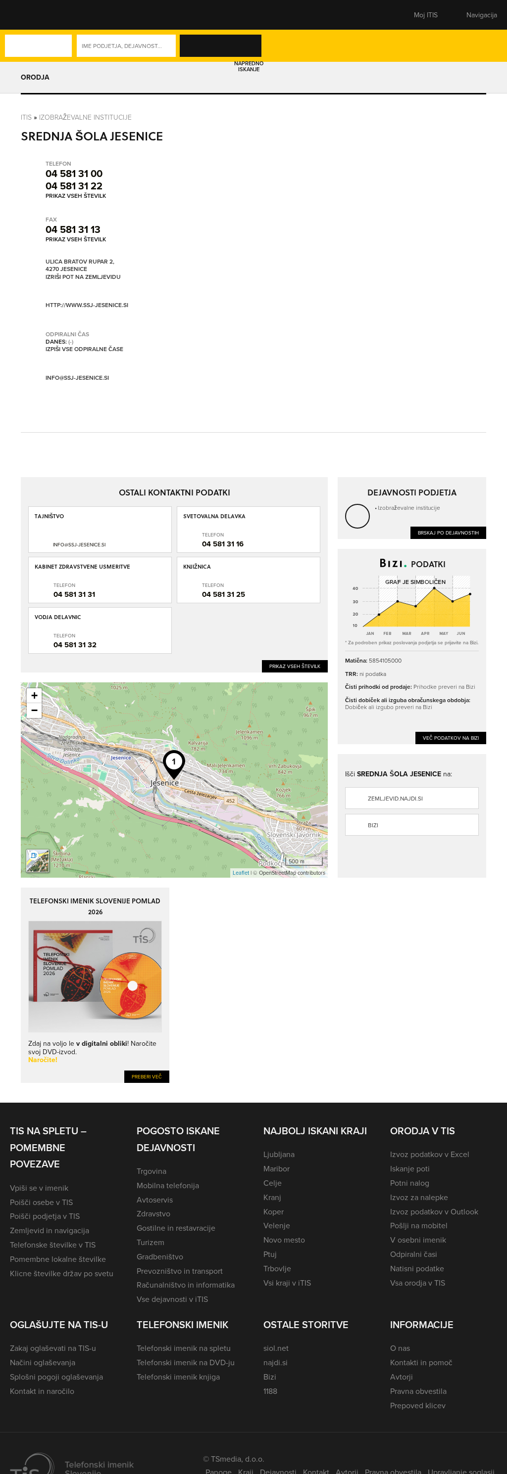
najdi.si (275, 1362)
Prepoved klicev (418, 1405)
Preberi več (147, 1076)
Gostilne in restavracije (176, 1227)
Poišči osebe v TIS (41, 1202)
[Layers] (38, 861)
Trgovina (151, 1170)
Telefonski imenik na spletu (184, 1347)
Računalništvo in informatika (186, 1284)
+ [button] (34, 695)
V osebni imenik (418, 1239)
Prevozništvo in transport (180, 1270)
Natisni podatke (417, 1268)
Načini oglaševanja (42, 1362)
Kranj (272, 1197)
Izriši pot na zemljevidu (83, 277)
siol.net (276, 1347)
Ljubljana (279, 1154)
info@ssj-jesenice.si (77, 377)
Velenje (276, 1225)
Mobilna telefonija (168, 1185)
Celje (272, 1182)
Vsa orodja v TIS (417, 1282)
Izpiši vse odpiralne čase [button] (84, 349)
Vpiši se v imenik (39, 1187)
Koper (273, 1211)
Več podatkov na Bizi (451, 737)
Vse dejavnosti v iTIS (172, 1299)
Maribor (276, 1168)
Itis (26, 117)
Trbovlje (277, 1268)
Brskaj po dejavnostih (448, 532)
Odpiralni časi (413, 1254)
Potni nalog (409, 1182)
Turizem (150, 1242)
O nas (400, 1347)
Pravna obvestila (418, 1390)
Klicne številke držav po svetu (61, 1273)
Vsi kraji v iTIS (287, 1282)
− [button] (34, 710)
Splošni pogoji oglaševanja (56, 1376)
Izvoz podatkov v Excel (429, 1154)
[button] (27, 15)
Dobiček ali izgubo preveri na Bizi (388, 707)
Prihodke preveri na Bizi (444, 686)
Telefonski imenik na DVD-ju (186, 1362)
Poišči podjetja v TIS (45, 1215)
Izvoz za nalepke (419, 1197)
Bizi (373, 825)
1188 (270, 1390)
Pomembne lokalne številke (58, 1258)
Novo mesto (284, 1239)
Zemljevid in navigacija (49, 1230)
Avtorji (401, 1376)
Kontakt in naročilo (42, 1390)
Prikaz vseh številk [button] (76, 195)
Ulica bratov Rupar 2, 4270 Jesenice (80, 265)
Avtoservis (155, 1199)
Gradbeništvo (160, 1256)
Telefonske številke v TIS (53, 1244)
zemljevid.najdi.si (395, 798)
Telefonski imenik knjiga (178, 1376)
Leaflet (241, 873)
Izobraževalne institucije (85, 117)
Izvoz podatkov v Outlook (434, 1211)
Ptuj (270, 1254)
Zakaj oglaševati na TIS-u (53, 1347)
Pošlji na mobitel (419, 1225)
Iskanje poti (410, 1168)
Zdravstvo (153, 1213)
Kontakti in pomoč (421, 1362)
